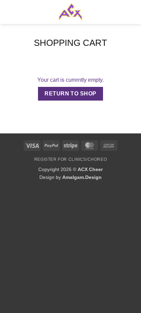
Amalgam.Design (82, 177)
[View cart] (132, 11)
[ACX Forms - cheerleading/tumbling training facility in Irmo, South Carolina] (70, 12)
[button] (9, 11)
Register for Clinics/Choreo (70, 159)
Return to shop (70, 93)
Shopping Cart (70, 43)
